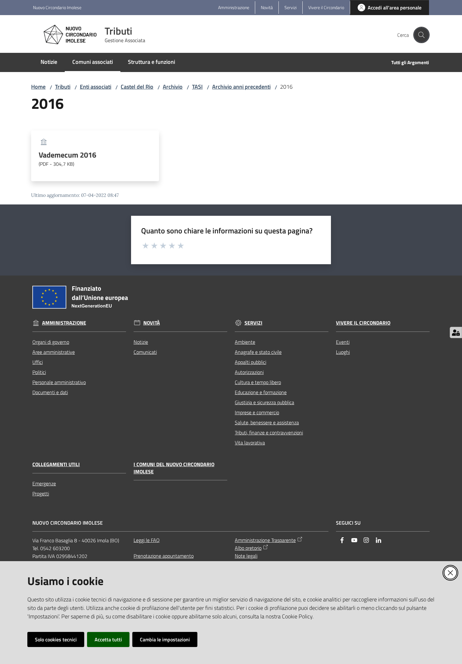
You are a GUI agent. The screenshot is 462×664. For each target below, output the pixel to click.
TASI (197, 86)
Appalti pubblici (250, 362)
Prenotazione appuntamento (164, 556)
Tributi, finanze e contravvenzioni (269, 432)
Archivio (173, 86)
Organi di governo (50, 342)
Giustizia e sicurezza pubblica (264, 402)
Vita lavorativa (250, 442)
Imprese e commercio (257, 412)
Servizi (253, 322)
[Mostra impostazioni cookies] (456, 332)
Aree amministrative (53, 352)
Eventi (342, 342)
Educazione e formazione (261, 392)
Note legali (246, 556)
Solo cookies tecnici (56, 639)
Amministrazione (64, 322)
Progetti (40, 493)
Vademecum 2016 (67, 159)
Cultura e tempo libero (258, 382)
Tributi (62, 86)
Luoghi (343, 352)
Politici (39, 372)
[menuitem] (49, 62)
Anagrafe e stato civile (258, 352)
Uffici (37, 362)
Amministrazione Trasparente (265, 540)
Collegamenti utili (56, 464)
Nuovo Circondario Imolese (57, 7)
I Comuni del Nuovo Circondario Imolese (174, 468)
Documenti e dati (50, 392)
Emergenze (44, 483)
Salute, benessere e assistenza (267, 422)
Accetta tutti (108, 639)
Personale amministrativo (59, 382)
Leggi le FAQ (147, 540)
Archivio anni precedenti (241, 86)
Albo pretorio (248, 548)
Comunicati (145, 352)
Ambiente (245, 342)
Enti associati (95, 86)
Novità (151, 322)
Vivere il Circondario (363, 322)
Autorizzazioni (249, 372)
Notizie (141, 342)
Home (38, 86)
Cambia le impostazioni (165, 639)
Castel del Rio (137, 86)
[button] (421, 34)
